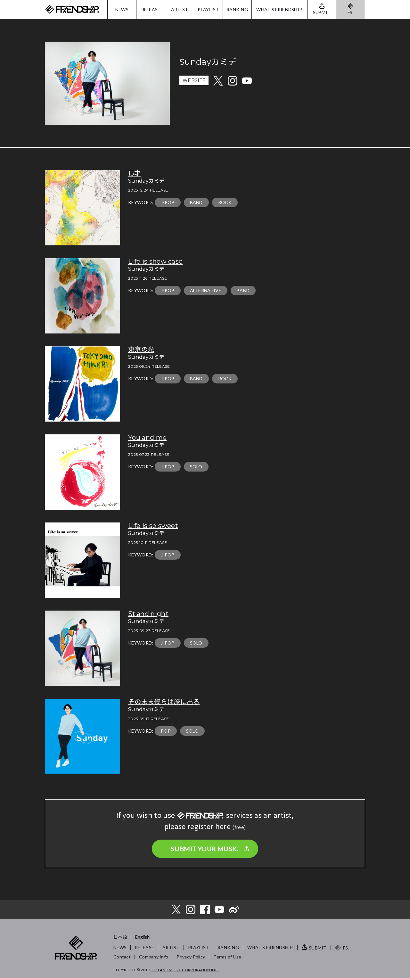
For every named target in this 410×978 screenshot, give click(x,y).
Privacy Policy (190, 956)
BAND (196, 202)
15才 (134, 173)
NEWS (121, 9)
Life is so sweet (153, 526)
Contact (122, 956)
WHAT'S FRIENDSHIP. (279, 9)
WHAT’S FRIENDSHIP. (270, 947)
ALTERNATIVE (206, 290)
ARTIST (179, 9)
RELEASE (150, 9)
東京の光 (141, 349)
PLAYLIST (208, 9)
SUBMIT (318, 947)
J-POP (168, 202)
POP (166, 731)
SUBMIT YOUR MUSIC (205, 848)
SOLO (196, 466)
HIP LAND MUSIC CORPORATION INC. (185, 969)
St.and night (148, 614)
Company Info (153, 956)
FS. (351, 12)
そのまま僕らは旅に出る (164, 702)
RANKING (237, 9)
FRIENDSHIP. (72, 9)
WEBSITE (194, 80)
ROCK (225, 202)
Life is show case (155, 261)
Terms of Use (227, 956)
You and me (147, 437)
